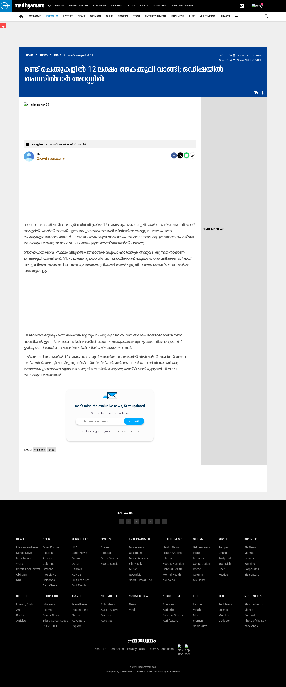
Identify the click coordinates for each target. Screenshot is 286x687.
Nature (76, 615)
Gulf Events (79, 585)
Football (106, 552)
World (20, 563)
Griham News (202, 547)
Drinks (223, 552)
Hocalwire (173, 671)
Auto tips (106, 620)
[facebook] (174, 155)
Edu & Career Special (56, 620)
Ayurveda (169, 580)
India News (23, 558)
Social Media (138, 596)
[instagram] (136, 521)
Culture (22, 596)
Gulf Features (80, 580)
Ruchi (223, 539)
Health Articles (172, 552)
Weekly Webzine (78, 5)
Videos (248, 609)
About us (100, 649)
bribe (51, 449)
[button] (6, 6)
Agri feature (170, 620)
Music (133, 569)
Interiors (198, 558)
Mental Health (172, 574)
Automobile (109, 596)
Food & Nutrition (173, 563)
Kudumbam (99, 5)
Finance (249, 558)
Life (192, 16)
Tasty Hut (225, 558)
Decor (197, 569)
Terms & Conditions (127, 431)
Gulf (109, 16)
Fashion (198, 604)
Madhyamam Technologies (136, 671)
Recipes (224, 547)
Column (198, 574)
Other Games (109, 558)
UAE (74, 547)
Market (249, 552)
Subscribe (159, 5)
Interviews (49, 574)
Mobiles (224, 615)
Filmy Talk (135, 563)
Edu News (49, 604)
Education (50, 596)
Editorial (48, 552)
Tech (222, 596)
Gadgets (224, 620)
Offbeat (48, 569)
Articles (47, 558)
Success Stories (173, 615)
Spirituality (200, 626)
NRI (18, 580)
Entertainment (155, 16)
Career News (51, 615)
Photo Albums (253, 604)
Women (198, 620)
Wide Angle (251, 626)
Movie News (137, 547)
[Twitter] (180, 155)
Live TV (144, 5)
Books (131, 5)
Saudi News (79, 552)
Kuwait (76, 574)
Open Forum (51, 547)
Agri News (169, 604)
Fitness (167, 558)
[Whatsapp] (186, 155)
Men (196, 615)
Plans (196, 552)
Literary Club (24, 604)
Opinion (95, 16)
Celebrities (135, 552)
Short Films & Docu (141, 580)
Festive (223, 574)
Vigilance (39, 449)
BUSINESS (251, 539)
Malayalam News (27, 547)
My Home (35, 16)
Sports (123, 16)
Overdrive (107, 615)
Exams (47, 609)
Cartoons (49, 580)
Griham (198, 539)
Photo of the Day (255, 620)
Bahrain (77, 569)
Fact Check (50, 585)
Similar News (213, 229)
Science (223, 609)
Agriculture (172, 596)
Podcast (249, 615)
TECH (136, 16)
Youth (197, 609)
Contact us (117, 649)
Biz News (250, 547)
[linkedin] (143, 521)
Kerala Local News (28, 569)
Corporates (251, 569)
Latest (68, 16)
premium (52, 16)
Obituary (21, 574)
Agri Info (168, 609)
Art (18, 609)
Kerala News (24, 552)
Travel (226, 16)
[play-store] (181, 650)
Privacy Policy (136, 649)
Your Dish (225, 563)
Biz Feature (251, 574)
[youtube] (150, 521)
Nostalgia (135, 574)
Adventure (78, 620)
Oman (76, 558)
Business (177, 16)
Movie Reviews (138, 558)
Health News (172, 539)
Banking (249, 563)
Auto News (108, 604)
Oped (46, 539)
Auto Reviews (109, 609)
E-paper (59, 5)
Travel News (80, 604)
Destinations (80, 609)
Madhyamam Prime (182, 5)
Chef (222, 569)
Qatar (75, 563)
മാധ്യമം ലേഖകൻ (51, 158)
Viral (132, 609)
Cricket (105, 547)
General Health (172, 569)
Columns (48, 563)
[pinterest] (165, 521)
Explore (76, 626)
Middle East (81, 539)
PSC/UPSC (50, 626)
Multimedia (208, 16)
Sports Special (110, 563)
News (81, 16)
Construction (201, 563)
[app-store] (188, 650)
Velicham (116, 5)
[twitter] (129, 521)
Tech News (226, 604)
